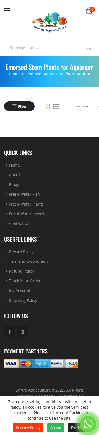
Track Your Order (24, 280)
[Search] (89, 48)
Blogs (13, 184)
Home (14, 165)
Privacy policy (28, 427)
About (14, 174)
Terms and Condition (28, 261)
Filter (22, 106)
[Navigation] (7, 10)
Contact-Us (18, 223)
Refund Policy (21, 271)
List (56, 106)
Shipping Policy (22, 300)
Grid (47, 106)
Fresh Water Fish (24, 194)
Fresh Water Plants (26, 204)
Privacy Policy (21, 251)
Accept (55, 427)
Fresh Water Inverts (26, 213)
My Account (19, 290)
